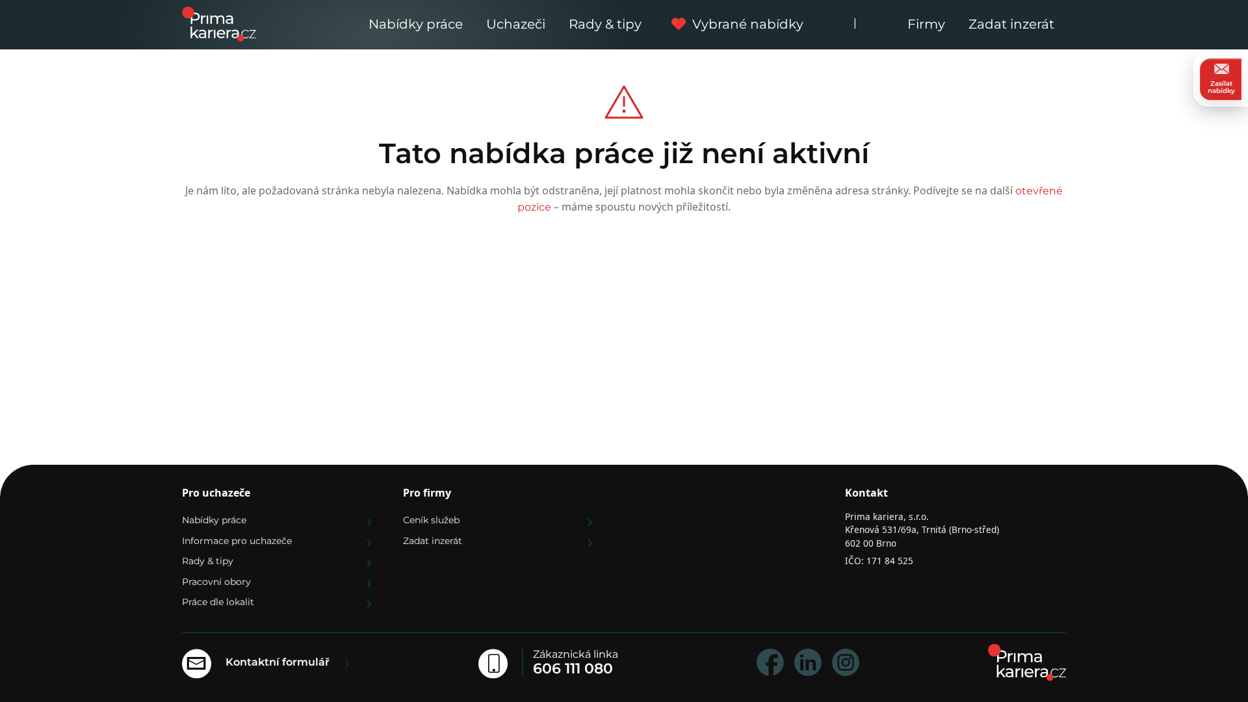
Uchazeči (515, 24)
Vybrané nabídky (747, 24)
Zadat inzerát (1011, 24)
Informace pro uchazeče (237, 541)
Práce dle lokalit (218, 602)
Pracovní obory (216, 582)
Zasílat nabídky (1221, 87)
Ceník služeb (431, 520)
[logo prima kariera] (219, 23)
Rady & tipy (605, 24)
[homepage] (1027, 662)
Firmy (926, 24)
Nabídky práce (416, 24)
